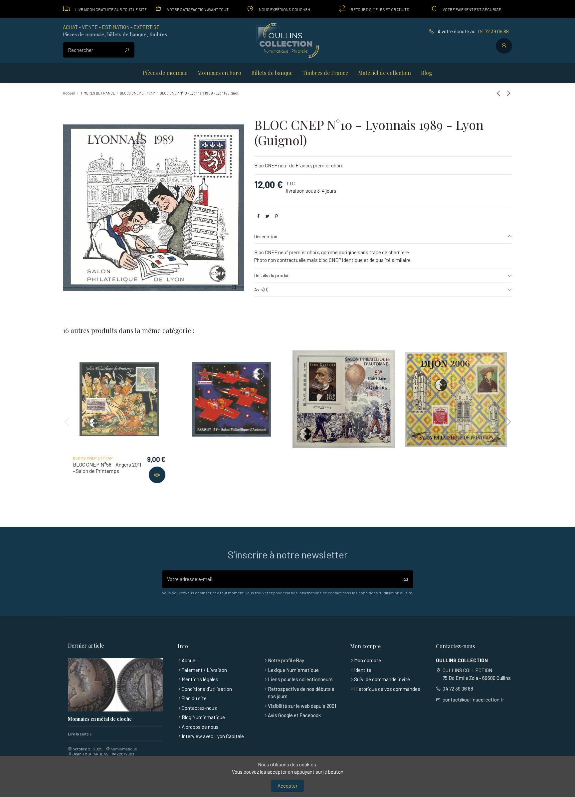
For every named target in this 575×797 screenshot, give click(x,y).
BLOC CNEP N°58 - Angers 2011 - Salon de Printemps (107, 467)
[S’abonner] (405, 579)
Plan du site (194, 698)
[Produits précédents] (499, 93)
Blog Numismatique (203, 717)
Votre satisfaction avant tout (198, 9)
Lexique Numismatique (293, 670)
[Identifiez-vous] (503, 46)
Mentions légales (200, 679)
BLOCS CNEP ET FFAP (93, 458)
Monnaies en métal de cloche (100, 719)
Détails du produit (272, 275)
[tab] (383, 237)
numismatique (123, 748)
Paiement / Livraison (204, 670)
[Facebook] (258, 216)
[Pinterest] (276, 216)
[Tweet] (267, 216)
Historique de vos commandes (387, 689)
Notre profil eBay (286, 660)
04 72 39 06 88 (493, 31)
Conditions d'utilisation (207, 689)
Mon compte (367, 660)
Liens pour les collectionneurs (300, 679)
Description (265, 236)
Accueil (190, 660)
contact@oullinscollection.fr (473, 699)
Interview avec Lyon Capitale (213, 736)
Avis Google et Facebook (294, 715)
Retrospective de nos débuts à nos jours (301, 692)
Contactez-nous (199, 708)
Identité (362, 670)
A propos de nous (200, 727)
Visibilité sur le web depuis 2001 (302, 706)
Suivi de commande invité (382, 679)
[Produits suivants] (508, 93)
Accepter (287, 786)
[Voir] (157, 475)
